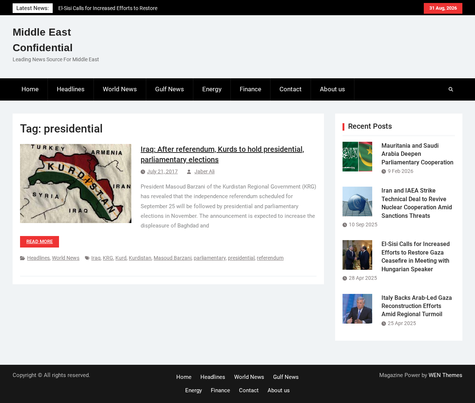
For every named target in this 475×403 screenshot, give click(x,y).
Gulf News (169, 89)
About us (332, 89)
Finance (250, 89)
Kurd (121, 258)
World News (120, 89)
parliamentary (210, 258)
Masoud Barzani (172, 258)
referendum (270, 258)
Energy (212, 89)
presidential (241, 258)
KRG (108, 258)
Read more (39, 241)
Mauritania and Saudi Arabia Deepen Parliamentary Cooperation (417, 154)
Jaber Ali (204, 171)
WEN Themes (445, 375)
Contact (290, 89)
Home (30, 89)
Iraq (96, 258)
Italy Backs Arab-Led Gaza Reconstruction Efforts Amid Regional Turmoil (416, 306)
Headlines (71, 89)
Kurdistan (140, 258)
